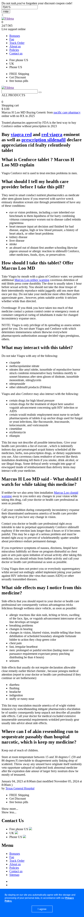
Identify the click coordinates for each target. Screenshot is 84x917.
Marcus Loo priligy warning (31, 280)
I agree (42, 909)
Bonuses (14, 35)
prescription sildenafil (43, 139)
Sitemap (14, 874)
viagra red (21, 134)
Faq (11, 39)
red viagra (51, 134)
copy (6, 11)
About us (15, 46)
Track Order (16, 42)
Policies (14, 50)
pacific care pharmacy (67, 112)
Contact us (15, 53)
